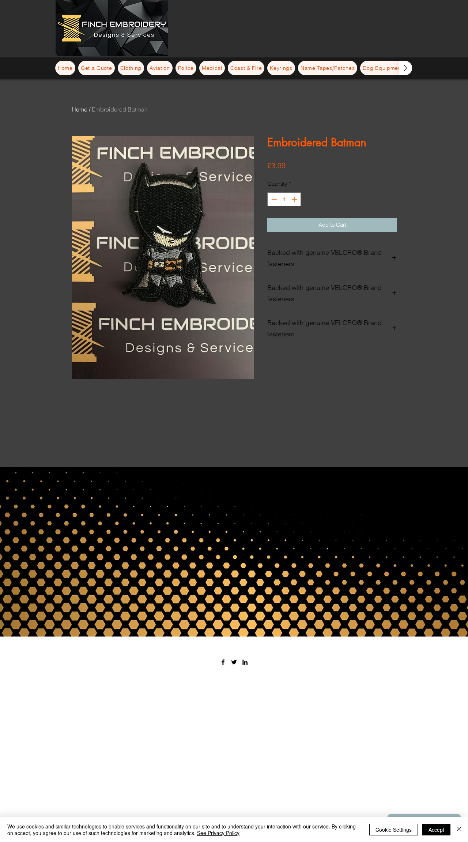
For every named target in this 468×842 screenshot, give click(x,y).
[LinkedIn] (245, 662)
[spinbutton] (284, 199)
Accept (436, 829)
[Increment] (295, 199)
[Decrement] (273, 199)
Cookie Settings (393, 829)
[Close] (459, 829)
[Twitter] (234, 662)
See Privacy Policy (218, 833)
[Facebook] (223, 662)
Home (79, 109)
